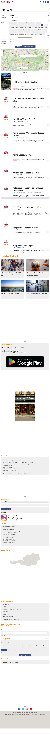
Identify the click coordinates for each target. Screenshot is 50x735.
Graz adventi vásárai (7, 467)
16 (43, 645)
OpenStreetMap (42, 70)
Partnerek (22, 714)
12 (15, 645)
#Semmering (20, 247)
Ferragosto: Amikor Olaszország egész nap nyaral (13, 460)
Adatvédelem (42, 714)
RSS (36, 714)
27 (22, 650)
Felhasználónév (4, 501)
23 (43, 647)
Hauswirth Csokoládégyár (10, 534)
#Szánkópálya (20, 121)
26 (15, 650)
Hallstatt (5, 544)
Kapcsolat (15, 714)
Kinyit (48, 35)
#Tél (27, 121)
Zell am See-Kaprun (8, 537)
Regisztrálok (3, 512)
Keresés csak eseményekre (15, 43)
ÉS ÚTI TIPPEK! (5, 626)
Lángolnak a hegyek (7, 465)
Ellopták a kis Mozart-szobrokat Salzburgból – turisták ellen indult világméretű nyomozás (35, 274)
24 (1, 650)
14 (29, 645)
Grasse (4, 606)
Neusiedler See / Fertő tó (9, 542)
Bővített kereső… (4, 635)
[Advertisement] (25, 320)
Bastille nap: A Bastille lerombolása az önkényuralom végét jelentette (17, 464)
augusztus (6, 639)
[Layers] (47, 51)
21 (29, 647)
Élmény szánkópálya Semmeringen (12, 531)
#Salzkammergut (21, 229)
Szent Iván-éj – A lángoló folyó (9, 470)
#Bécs (14, 209)
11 (8, 645)
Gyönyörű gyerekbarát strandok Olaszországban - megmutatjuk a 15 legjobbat (20, 459)
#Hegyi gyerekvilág (22, 137)
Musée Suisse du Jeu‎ (7, 608)
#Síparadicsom (37, 192)
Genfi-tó (5, 613)
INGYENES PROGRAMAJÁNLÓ (10, 624)
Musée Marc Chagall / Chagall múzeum (11, 619)
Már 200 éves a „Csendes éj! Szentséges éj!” (12, 468)
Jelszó (2, 505)
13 (22, 645)
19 (15, 647)
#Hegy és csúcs (21, 192)
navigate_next (48, 635)
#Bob (23, 84)
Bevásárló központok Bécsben (11, 540)
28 (29, 650)
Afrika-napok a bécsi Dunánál (11, 662)
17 (1, 647)
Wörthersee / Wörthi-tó (9, 536)
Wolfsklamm (6, 617)
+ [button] (2, 51)
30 (43, 650)
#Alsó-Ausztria (16, 84)
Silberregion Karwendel (8, 616)
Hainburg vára (6, 614)
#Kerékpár (29, 192)
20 (22, 647)
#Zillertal (19, 175)
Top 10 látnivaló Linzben (9, 532)
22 (36, 647)
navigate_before (2, 638)
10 (1, 645)
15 (36, 645)
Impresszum (7, 714)
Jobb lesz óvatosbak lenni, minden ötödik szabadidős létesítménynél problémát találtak (11, 274)
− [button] (2, 53)
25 (8, 650)
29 (36, 650)
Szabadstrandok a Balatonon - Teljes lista (12, 609)
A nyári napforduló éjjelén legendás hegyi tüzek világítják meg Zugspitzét (18, 473)
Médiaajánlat (29, 714)
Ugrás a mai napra (25, 655)
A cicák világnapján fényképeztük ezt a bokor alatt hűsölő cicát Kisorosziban (19, 462)
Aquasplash (5, 611)
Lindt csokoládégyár (8, 539)
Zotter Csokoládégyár (8, 529)
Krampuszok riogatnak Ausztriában (10, 472)
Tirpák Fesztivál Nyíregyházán (9, 604)
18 (8, 647)
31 (1, 652)
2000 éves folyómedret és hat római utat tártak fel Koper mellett (37, 294)
